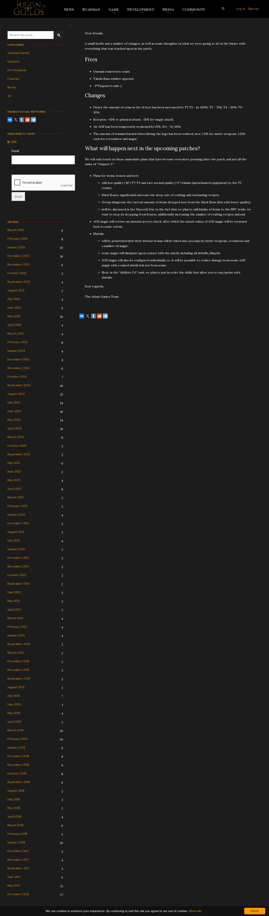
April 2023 (14, 489)
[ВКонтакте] (9, 119)
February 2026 (17, 238)
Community (193, 9)
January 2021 (16, 635)
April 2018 (14, 816)
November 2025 (18, 264)
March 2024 (15, 437)
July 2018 (13, 799)
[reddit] (27, 119)
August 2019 (15, 687)
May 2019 (13, 713)
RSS (14, 142)
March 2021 (15, 618)
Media (168, 9)
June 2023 (14, 471)
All (9, 96)
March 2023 (15, 497)
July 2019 (13, 696)
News (69, 9)
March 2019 (15, 730)
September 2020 (18, 644)
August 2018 (15, 791)
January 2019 (16, 747)
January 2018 (16, 842)
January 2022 (16, 549)
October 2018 (16, 773)
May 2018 (13, 808)
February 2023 (17, 506)
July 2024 (13, 402)
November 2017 (18, 860)
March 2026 (15, 230)
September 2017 (18, 868)
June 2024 (14, 411)
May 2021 (13, 601)
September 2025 (18, 282)
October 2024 (16, 376)
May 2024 (13, 420)
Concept (13, 79)
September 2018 (18, 782)
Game (114, 9)
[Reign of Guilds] (30, 9)
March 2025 (15, 333)
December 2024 (18, 359)
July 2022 (13, 540)
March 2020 (15, 652)
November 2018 (18, 765)
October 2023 (16, 445)
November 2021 (18, 566)
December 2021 (18, 558)
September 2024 (18, 385)
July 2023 (13, 463)
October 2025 (16, 273)
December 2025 (18, 256)
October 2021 (16, 575)
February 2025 (17, 342)
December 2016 (18, 894)
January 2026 (16, 247)
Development (140, 9)
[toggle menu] (70, 25)
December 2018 (18, 756)
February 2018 (17, 834)
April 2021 (14, 609)
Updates (13, 61)
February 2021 (17, 627)
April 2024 (14, 428)
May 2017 (13, 885)
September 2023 (18, 454)
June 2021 (14, 592)
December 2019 (18, 661)
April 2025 (14, 325)
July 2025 (13, 299)
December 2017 (18, 851)
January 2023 (16, 514)
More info (195, 911)
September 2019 (18, 678)
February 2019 (17, 739)
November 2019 (18, 670)
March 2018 (15, 825)
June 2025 (14, 307)
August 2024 (16, 394)
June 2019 (14, 704)
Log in (240, 9)
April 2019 (14, 722)
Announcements (18, 53)
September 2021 (18, 583)
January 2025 (16, 351)
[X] (15, 119)
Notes (11, 87)
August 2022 (15, 532)
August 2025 (16, 290)
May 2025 (13, 316)
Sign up (253, 9)
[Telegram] (33, 119)
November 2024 (18, 368)
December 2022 (18, 523)
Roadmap (91, 9)
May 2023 (13, 480)
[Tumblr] (21, 119)
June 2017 (14, 877)
